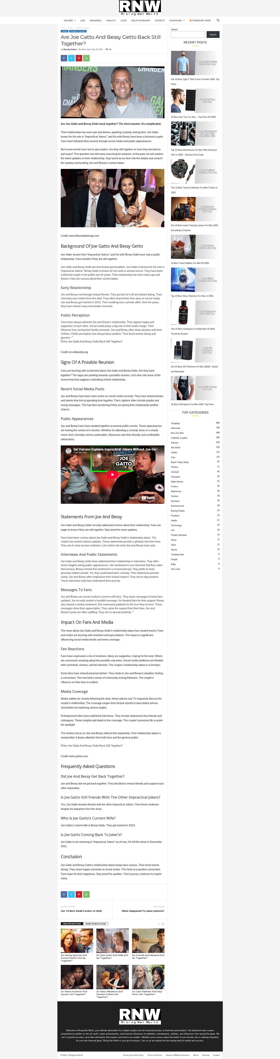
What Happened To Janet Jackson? (143, 910)
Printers (174, 467)
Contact (216, 1055)
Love (124, 20)
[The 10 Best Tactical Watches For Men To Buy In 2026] (195, 171)
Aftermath (175, 428)
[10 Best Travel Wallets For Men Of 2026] (195, 247)
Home (63, 28)
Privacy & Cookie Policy (133, 1055)
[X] (71, 58)
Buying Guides (178, 511)
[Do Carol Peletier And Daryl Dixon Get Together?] (148, 977)
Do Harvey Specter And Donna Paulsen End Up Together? (74, 958)
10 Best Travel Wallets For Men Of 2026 (190, 263)
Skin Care (175, 569)
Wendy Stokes (70, 49)
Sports (160, 20)
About (195, 1055)
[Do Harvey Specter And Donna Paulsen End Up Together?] (77, 941)
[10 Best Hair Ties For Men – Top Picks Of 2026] (195, 101)
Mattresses (176, 491)
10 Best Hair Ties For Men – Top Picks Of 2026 (193, 117)
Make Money (177, 481)
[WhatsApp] (86, 58)
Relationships (140, 20)
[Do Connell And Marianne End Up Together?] (148, 941)
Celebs (68, 20)
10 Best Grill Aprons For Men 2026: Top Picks (192, 404)
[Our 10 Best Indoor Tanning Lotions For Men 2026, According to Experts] (195, 209)
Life (82, 20)
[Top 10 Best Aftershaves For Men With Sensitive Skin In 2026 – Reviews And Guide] (195, 133)
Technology (176, 525)
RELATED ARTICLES (72, 923)
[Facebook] (64, 58)
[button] (218, 20)
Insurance (175, 477)
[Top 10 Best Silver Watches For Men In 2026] (195, 280)
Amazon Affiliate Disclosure (178, 1055)
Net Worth (175, 447)
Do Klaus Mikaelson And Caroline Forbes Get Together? (109, 994)
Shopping (175, 20)
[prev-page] (159, 924)
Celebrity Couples (77, 31)
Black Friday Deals (180, 462)
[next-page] (162, 924)
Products (175, 515)
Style (173, 545)
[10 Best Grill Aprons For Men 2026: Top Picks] (195, 388)
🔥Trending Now (200, 20)
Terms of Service (154, 1055)
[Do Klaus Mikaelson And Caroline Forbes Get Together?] (112, 977)
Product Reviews (179, 535)
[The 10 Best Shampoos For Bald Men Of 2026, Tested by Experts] (195, 312)
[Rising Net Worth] (140, 8)
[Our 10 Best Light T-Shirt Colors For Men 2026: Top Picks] (195, 63)
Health (111, 20)
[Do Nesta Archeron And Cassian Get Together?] (77, 977)
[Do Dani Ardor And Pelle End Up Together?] (112, 941)
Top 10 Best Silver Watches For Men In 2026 (192, 296)
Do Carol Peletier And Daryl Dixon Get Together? (147, 993)
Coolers (174, 486)
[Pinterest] (79, 58)
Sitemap (205, 1055)
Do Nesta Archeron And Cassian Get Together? (74, 993)
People (174, 559)
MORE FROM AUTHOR (96, 923)
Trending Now (177, 554)
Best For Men (177, 433)
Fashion (174, 496)
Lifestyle (175, 472)
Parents (174, 443)
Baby (173, 564)
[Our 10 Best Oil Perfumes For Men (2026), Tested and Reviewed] (195, 350)
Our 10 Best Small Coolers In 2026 (81, 910)
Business (95, 20)
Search (174, 29)
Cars (173, 457)
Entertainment (177, 506)
